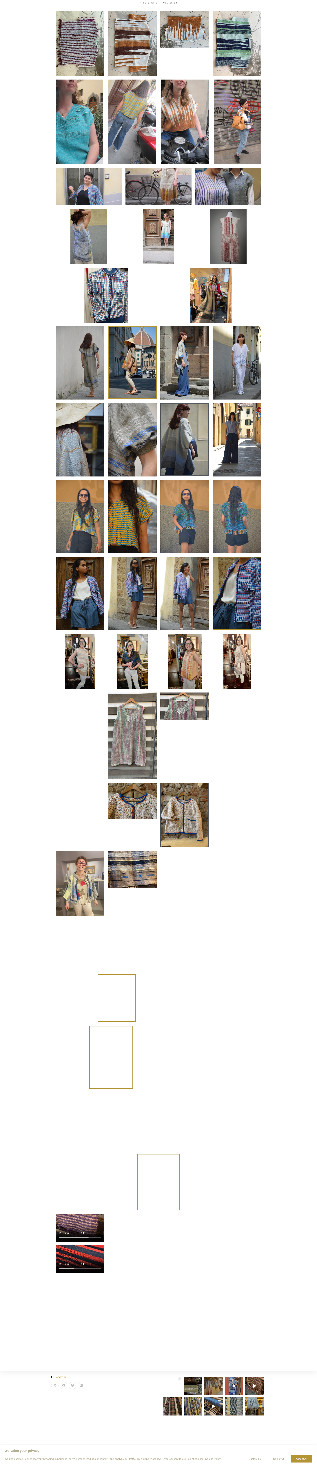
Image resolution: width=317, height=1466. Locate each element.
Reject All (278, 1458)
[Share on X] (55, 1385)
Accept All (301, 1458)
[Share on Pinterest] (72, 1385)
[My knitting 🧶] (172, 1386)
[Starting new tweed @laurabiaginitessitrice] (254, 1406)
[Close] (314, 1447)
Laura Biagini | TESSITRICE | (28, 2)
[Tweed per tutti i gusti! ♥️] (172, 1406)
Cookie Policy (213, 1458)
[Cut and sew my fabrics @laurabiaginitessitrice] (193, 1406)
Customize (255, 1458)
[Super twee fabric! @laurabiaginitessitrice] (234, 1406)
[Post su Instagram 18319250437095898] (234, 1386)
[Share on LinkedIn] (81, 1385)
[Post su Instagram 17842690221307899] (213, 1406)
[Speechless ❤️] (254, 1386)
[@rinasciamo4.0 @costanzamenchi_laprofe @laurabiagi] (193, 1386)
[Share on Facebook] (63, 1385)
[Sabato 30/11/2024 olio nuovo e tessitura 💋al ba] (213, 1386)
